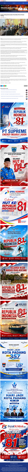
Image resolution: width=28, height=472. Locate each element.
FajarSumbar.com (16, 466)
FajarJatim (2, 469)
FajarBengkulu (3, 468)
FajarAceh (7, 467)
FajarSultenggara (21, 469)
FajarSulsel (25, 469)
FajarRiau (17, 467)
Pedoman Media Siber (13, 465)
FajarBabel (11, 468)
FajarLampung (8, 468)
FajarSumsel (24, 467)
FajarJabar (21, 468)
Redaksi (6, 465)
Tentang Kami (9, 465)
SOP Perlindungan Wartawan (19, 465)
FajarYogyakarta (6, 469)
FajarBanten (15, 468)
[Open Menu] (27, 0)
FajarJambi (20, 467)
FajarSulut (10, 469)
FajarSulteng (17, 469)
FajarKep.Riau (14, 467)
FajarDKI (18, 468)
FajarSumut (10, 467)
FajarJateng (24, 468)
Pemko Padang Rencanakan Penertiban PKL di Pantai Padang (12, 15)
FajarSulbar (13, 469)
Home (1, 13)
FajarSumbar (3, 467)
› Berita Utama (3, 13)
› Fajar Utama (6, 13)
